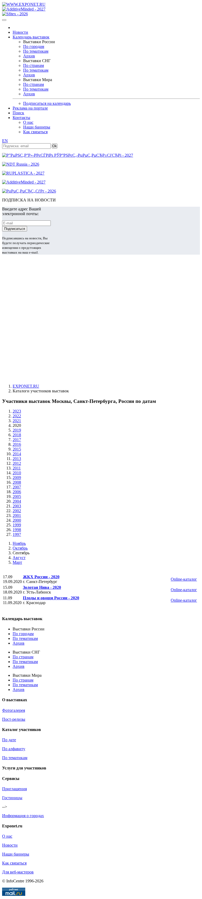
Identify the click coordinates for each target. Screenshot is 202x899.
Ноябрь (19, 543)
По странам (33, 65)
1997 (17, 534)
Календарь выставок (31, 37)
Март (17, 562)
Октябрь (20, 548)
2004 (17, 501)
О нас (28, 122)
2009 (17, 477)
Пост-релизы (13, 719)
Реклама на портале (30, 108)
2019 (17, 430)
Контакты (21, 117)
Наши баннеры (36, 127)
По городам (33, 46)
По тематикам (35, 51)
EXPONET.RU (26, 386)
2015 (17, 449)
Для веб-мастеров (18, 872)
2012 (17, 463)
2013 (17, 458)
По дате (9, 740)
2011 (17, 468)
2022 (17, 416)
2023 (17, 411)
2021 (17, 420)
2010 (17, 473)
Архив (29, 56)
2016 (17, 444)
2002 (17, 510)
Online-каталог (184, 579)
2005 (17, 496)
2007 (17, 487)
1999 (17, 525)
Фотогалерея (13, 710)
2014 (17, 454)
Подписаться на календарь (47, 103)
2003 (17, 506)
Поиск (18, 113)
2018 (17, 435)
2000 (17, 520)
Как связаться (35, 132)
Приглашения (14, 789)
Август (19, 557)
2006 (17, 492)
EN (5, 141)
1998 (17, 529)
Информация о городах (23, 815)
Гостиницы (12, 798)
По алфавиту (13, 749)
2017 (17, 439)
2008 (17, 482)
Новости (20, 32)
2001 (17, 515)
